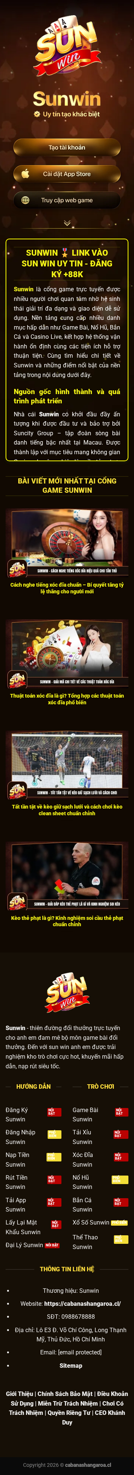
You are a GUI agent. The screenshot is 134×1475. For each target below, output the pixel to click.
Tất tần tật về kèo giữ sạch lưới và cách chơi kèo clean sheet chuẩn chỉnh (67, 810)
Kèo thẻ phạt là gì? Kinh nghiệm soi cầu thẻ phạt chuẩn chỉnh (67, 921)
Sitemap (71, 1365)
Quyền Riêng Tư (69, 1412)
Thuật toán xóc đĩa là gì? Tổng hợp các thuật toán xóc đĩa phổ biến (67, 699)
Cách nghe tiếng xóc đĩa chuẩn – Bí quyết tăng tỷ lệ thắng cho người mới (67, 588)
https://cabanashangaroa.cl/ (82, 1303)
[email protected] (80, 1352)
